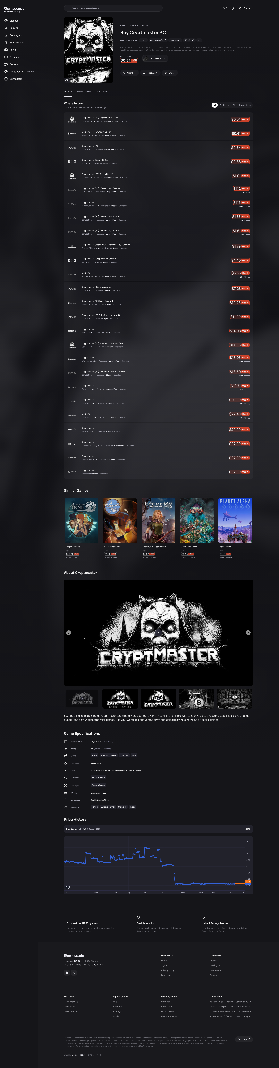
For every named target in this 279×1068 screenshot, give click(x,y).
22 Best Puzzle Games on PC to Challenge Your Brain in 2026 (231, 1011)
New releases (216, 970)
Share (171, 72)
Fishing (95, 807)
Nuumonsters (167, 1011)
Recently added (169, 996)
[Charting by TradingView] (67, 887)
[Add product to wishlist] (95, 554)
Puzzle (143, 40)
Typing (132, 807)
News (164, 960)
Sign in (164, 965)
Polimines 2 (166, 1006)
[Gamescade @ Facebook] (67, 972)
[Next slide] (248, 632)
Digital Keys (227, 105)
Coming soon (216, 965)
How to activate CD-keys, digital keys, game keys (83, 107)
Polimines (165, 1001)
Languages (166, 975)
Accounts (245, 105)
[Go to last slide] (68, 632)
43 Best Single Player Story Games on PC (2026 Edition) (231, 1001)
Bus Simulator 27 (169, 1016)
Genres (213, 975)
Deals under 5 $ (71, 1001)
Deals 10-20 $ (70, 1011)
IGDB (159, 1043)
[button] (82, 698)
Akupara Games (98, 777)
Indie (134, 755)
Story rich (122, 807)
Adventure (124, 755)
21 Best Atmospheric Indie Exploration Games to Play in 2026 (231, 1006)
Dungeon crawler (108, 807)
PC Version (156, 58)
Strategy (117, 1011)
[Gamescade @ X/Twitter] (74, 973)
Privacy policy (167, 970)
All (214, 105)
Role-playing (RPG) (158, 40)
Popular (213, 960)
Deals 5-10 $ (69, 1006)
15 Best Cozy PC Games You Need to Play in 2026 (231, 1016)
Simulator (117, 1016)
